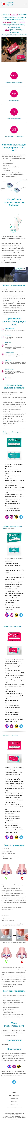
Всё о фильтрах (14, 1095)
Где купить (14, 1101)
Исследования (14, 1098)
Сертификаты (14, 1104)
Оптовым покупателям (14, 1107)
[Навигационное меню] (26, 3)
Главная (14, 1092)
